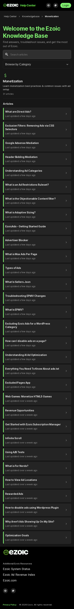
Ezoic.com (10, 580)
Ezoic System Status (16, 569)
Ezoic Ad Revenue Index (19, 574)
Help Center (10, 16)
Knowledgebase (31, 16)
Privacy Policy (9, 604)
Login (66, 5)
